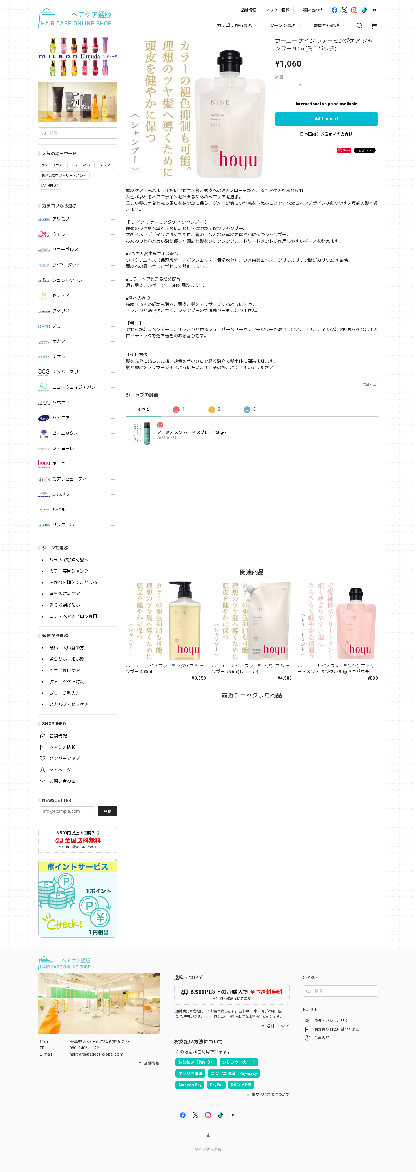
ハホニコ (61, 402)
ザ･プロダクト (66, 265)
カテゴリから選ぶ (234, 25)
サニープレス (65, 249)
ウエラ (58, 234)
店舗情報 (248, 10)
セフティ (61, 295)
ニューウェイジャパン (74, 387)
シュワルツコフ (67, 280)
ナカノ (58, 341)
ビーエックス (65, 433)
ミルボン (61, 494)
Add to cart (326, 118)
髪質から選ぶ (327, 25)
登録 (107, 811)
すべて (144, 409)
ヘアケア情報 (278, 10)
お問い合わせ (312, 10)
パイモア (61, 418)
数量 (279, 77)
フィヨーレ (63, 448)
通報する (369, 385)
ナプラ (58, 357)
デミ (56, 326)
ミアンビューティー (71, 479)
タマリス (61, 311)
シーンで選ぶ (283, 25)
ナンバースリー (67, 372)
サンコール (63, 525)
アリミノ (61, 219)
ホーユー (61, 464)
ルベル (58, 509)
